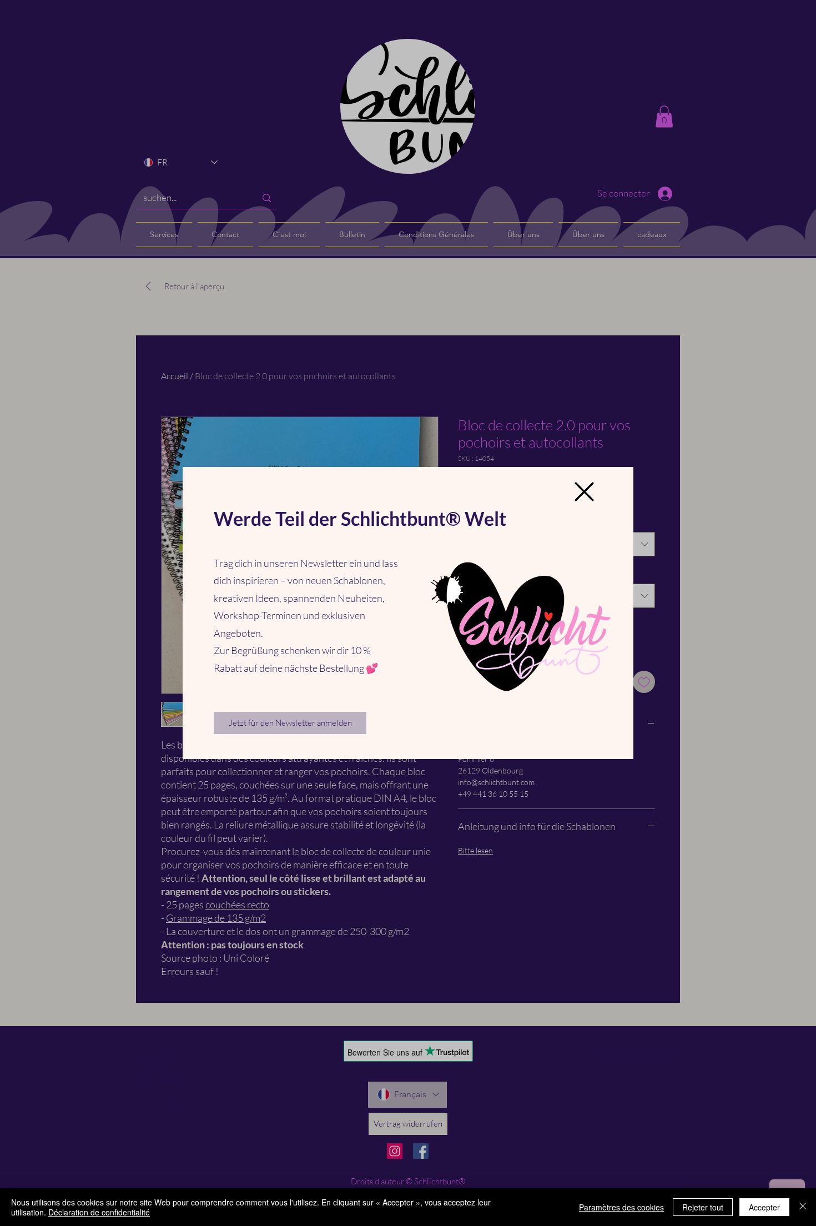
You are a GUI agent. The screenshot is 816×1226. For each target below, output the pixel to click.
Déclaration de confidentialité (99, 1212)
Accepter (764, 1207)
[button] (584, 491)
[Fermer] (802, 1207)
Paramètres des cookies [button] (621, 1207)
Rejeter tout (702, 1207)
